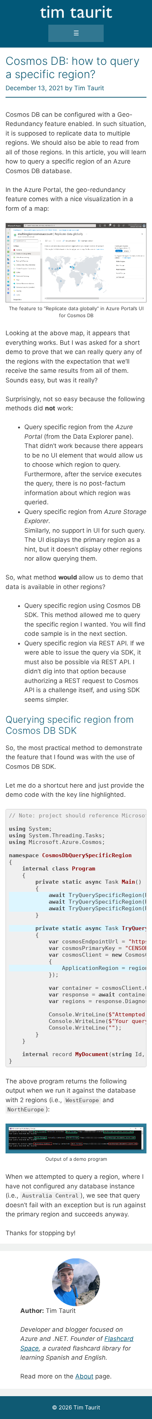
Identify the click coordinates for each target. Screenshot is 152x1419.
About (84, 1376)
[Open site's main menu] (76, 33)
